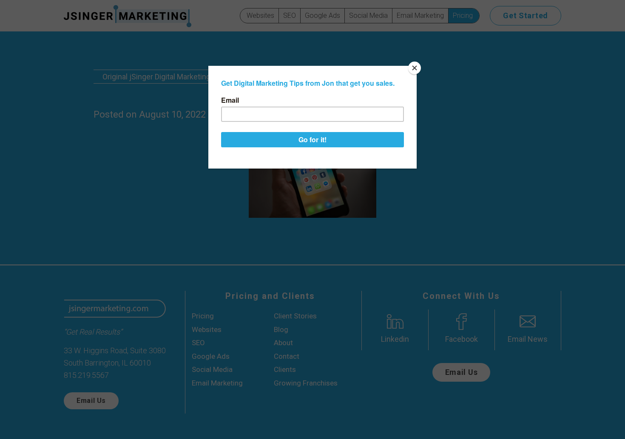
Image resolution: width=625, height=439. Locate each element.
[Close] (414, 68)
